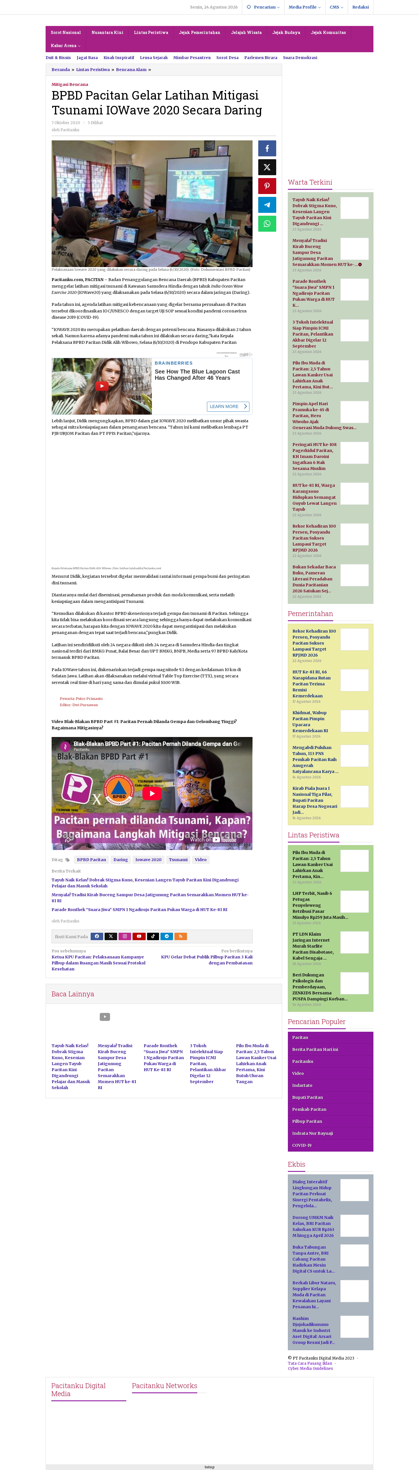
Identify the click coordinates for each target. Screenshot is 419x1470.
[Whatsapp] (267, 224)
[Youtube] (139, 936)
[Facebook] (97, 936)
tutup (210, 1467)
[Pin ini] (267, 186)
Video (201, 859)
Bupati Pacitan (307, 1097)
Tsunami (178, 859)
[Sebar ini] (267, 148)
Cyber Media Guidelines (310, 1368)
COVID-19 (302, 1145)
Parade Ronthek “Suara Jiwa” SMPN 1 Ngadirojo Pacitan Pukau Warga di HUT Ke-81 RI (139, 909)
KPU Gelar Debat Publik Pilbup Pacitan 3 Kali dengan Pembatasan (206, 957)
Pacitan (300, 1037)
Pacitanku (302, 1061)
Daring (120, 859)
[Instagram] (125, 936)
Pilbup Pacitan (307, 1121)
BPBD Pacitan (91, 859)
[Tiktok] (153, 936)
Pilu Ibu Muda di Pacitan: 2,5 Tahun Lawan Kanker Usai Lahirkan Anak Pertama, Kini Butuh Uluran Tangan (256, 1063)
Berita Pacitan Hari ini (315, 1049)
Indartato (302, 1085)
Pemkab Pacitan (309, 1109)
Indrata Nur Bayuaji (312, 1133)
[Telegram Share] (267, 205)
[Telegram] (166, 936)
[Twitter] (111, 936)
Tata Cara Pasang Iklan (310, 1363)
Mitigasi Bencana (70, 84)
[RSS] (180, 936)
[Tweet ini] (267, 167)
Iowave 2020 (148, 859)
